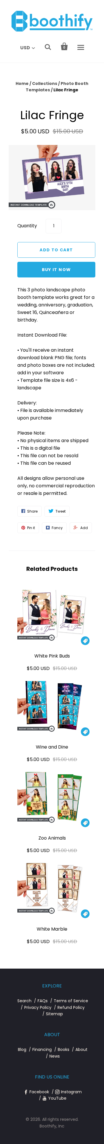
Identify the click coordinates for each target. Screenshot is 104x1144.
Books (63, 1049)
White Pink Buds (52, 656)
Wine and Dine (52, 747)
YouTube (57, 1098)
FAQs (43, 1001)
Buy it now (56, 270)
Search (24, 1001)
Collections (44, 83)
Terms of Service (71, 1001)
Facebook (39, 1092)
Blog (22, 1049)
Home (22, 83)
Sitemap (54, 1014)
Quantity (27, 225)
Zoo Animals (52, 838)
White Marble (52, 929)
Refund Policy (71, 1007)
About (81, 1049)
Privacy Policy (37, 1007)
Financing (42, 1049)
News (54, 1056)
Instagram (71, 1092)
